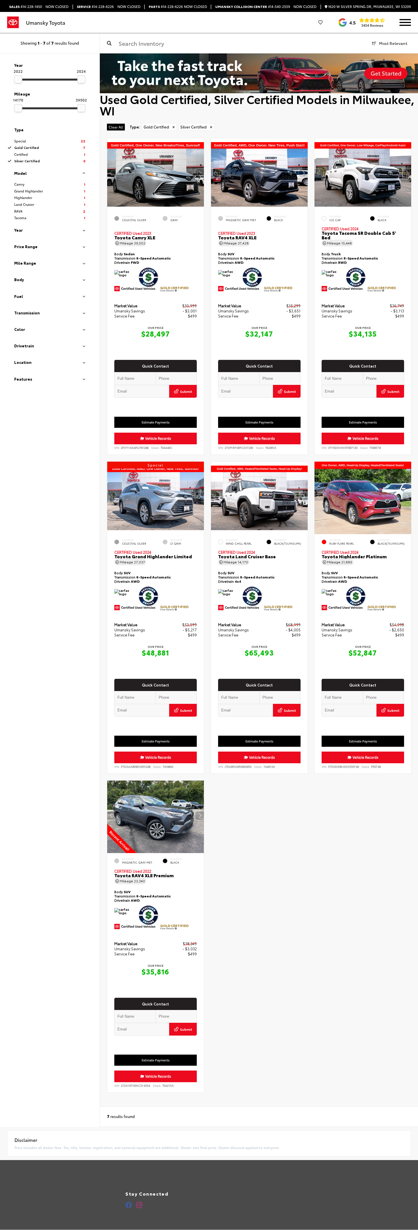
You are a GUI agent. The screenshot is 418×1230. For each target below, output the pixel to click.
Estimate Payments (155, 422)
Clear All (116, 127)
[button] (199, 173)
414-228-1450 (25, 6)
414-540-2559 (252, 6)
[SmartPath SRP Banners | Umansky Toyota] (259, 73)
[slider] (18, 79)
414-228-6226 (95, 6)
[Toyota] (13, 22)
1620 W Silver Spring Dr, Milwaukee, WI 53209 (369, 7)
